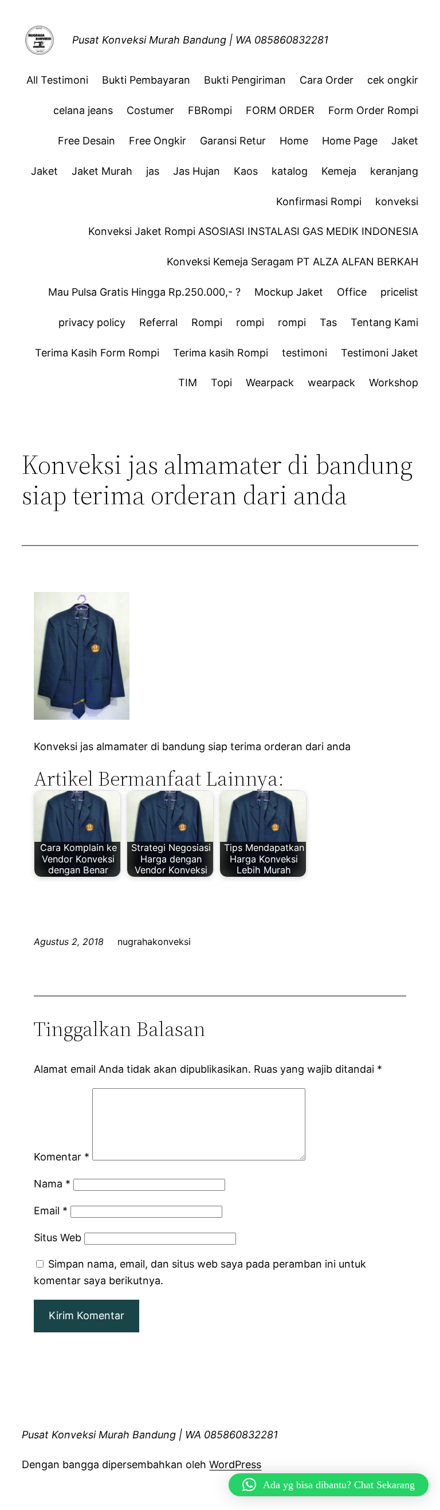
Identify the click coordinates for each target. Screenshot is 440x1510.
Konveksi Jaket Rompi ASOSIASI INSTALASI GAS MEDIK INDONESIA (253, 231)
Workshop (393, 382)
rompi (250, 322)
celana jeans (83, 110)
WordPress (235, 1464)
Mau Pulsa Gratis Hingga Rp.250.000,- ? (144, 292)
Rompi (206, 322)
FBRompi (210, 110)
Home (294, 141)
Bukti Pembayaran (146, 80)
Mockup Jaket (288, 292)
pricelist (399, 292)
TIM (187, 382)
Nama (52, 1184)
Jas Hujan (196, 171)
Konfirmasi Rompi (319, 201)
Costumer (150, 110)
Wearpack (270, 382)
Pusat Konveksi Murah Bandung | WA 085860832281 (200, 40)
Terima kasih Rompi (220, 353)
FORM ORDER (280, 110)
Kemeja (338, 171)
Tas (328, 322)
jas (152, 171)
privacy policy (91, 322)
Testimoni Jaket (379, 353)
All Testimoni (57, 80)
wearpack (331, 382)
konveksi (396, 201)
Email (51, 1211)
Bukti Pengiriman (245, 80)
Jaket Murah (102, 171)
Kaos (246, 171)
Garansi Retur (233, 141)
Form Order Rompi (373, 110)
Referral (158, 322)
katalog (290, 171)
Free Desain (86, 141)
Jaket (404, 141)
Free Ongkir (157, 141)
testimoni (304, 353)
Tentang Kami (384, 322)
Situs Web (57, 1237)
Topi (221, 382)
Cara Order (326, 80)
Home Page (350, 141)
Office (352, 292)
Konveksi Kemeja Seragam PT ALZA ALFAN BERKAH (292, 262)
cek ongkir (392, 80)
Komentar (61, 1157)
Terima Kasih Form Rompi (97, 353)
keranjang (394, 171)
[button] (329, 1484)
